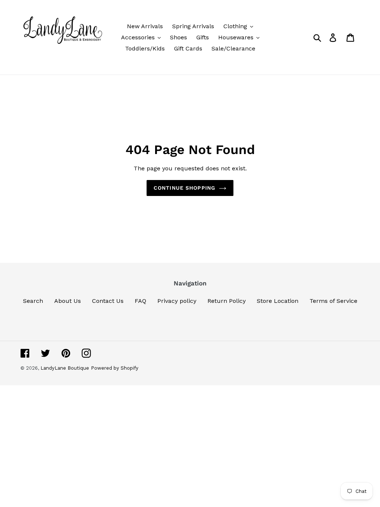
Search (33, 300)
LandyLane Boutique (64, 368)
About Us (67, 300)
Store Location (277, 300)
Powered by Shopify (114, 368)
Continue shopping (184, 188)
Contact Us (108, 300)
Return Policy (226, 300)
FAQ (140, 300)
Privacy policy (176, 300)
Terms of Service (333, 300)
